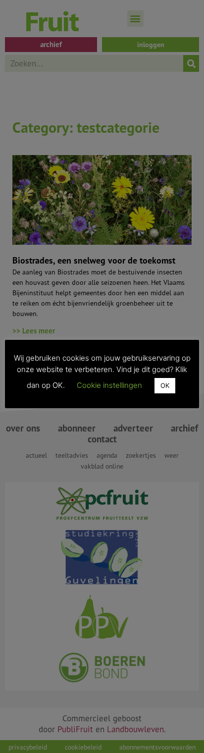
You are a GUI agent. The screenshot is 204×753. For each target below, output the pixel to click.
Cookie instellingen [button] (109, 385)
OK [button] (164, 385)
